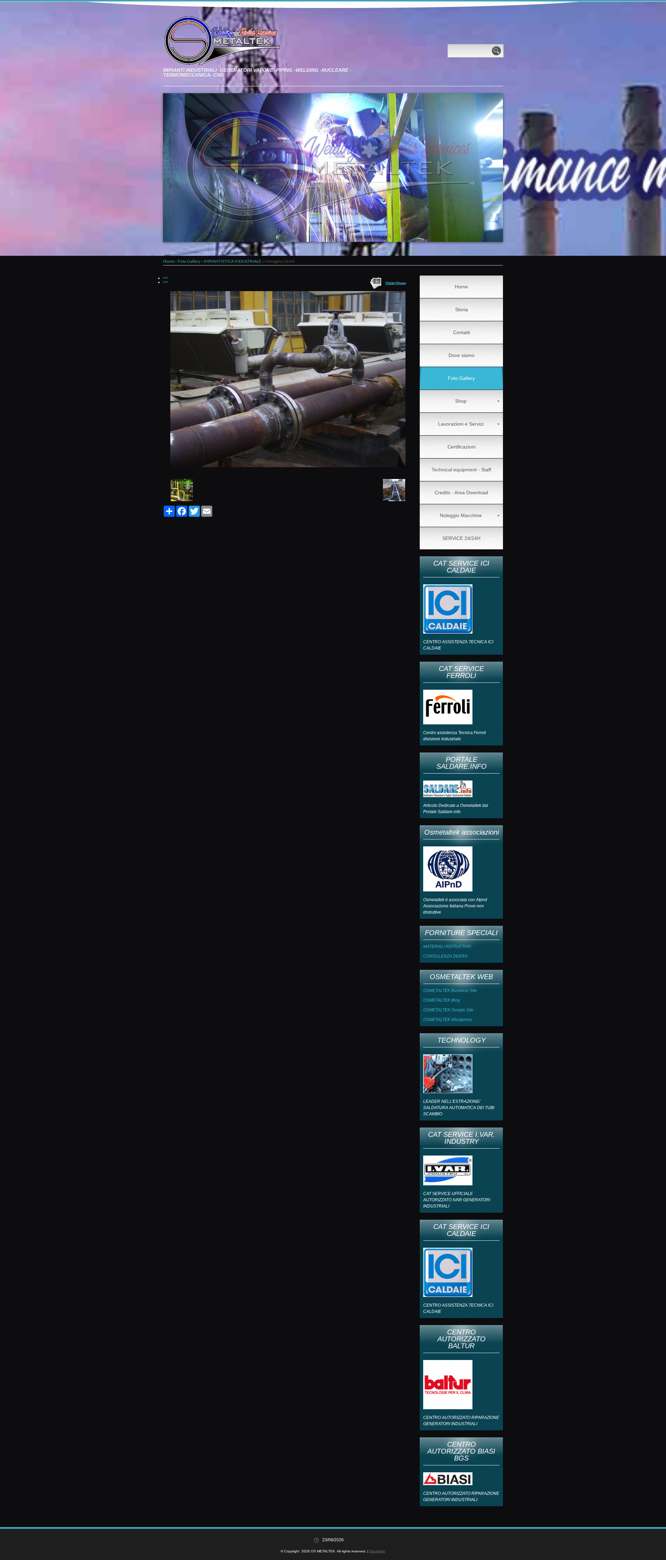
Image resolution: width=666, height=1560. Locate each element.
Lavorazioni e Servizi (461, 424)
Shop (461, 401)
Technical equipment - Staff (461, 469)
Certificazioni (461, 447)
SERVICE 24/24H (461, 538)
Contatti (461, 332)
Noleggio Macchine (461, 515)
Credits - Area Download (461, 492)
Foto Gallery (189, 261)
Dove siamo (462, 355)
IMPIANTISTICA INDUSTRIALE (232, 261)
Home (168, 261)
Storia (461, 309)
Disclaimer (377, 1551)
